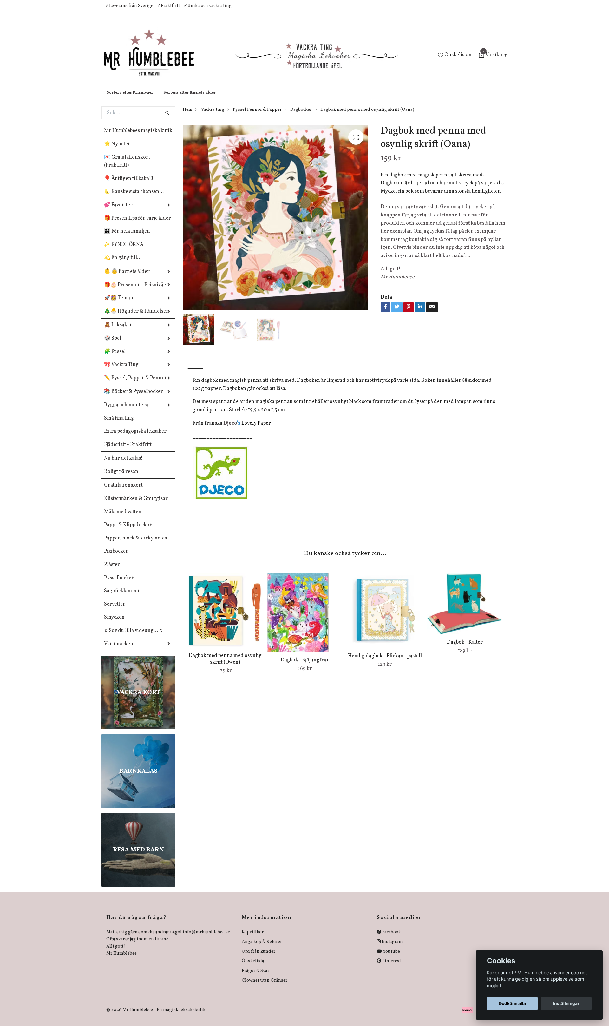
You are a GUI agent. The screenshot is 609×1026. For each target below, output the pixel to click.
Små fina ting (119, 424)
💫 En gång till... (122, 264)
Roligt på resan (121, 477)
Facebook (391, 939)
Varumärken (118, 650)
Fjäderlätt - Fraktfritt (128, 450)
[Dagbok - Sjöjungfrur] (305, 618)
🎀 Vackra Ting (121, 370)
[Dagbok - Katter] (464, 609)
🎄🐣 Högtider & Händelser (136, 317)
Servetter (114, 610)
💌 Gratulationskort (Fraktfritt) (127, 167)
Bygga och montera (126, 411)
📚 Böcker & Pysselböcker (133, 397)
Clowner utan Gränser (264, 987)
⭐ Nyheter (117, 150)
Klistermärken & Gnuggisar (136, 504)
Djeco (230, 429)
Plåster (112, 570)
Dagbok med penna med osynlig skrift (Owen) (225, 665)
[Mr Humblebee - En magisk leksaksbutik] (154, 59)
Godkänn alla (512, 1003)
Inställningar (566, 1003)
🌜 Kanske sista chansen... (134, 198)
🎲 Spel (112, 344)
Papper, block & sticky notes (135, 544)
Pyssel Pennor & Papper (257, 116)
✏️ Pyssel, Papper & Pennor (135, 384)
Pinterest (391, 967)
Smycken (114, 623)
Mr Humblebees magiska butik (138, 137)
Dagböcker (301, 116)
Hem (188, 116)
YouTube (391, 958)
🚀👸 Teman (118, 304)
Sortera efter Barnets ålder (189, 99)
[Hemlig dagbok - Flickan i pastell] (384, 616)
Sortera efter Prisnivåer (130, 99)
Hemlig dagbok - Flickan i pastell (385, 662)
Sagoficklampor (122, 597)
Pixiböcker (116, 557)
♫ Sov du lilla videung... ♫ (133, 636)
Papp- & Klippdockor (128, 531)
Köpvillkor (253, 939)
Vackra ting (212, 116)
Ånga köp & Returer (262, 948)
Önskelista (253, 967)
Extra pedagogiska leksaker (135, 437)
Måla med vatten (122, 518)
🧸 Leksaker (118, 331)
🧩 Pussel (115, 357)
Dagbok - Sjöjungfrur (305, 666)
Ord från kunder (258, 958)
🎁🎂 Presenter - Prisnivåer (136, 291)
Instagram (392, 948)
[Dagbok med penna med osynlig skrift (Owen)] (225, 616)
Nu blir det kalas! (123, 464)
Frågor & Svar (255, 977)
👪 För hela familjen (127, 237)
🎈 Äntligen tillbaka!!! (129, 185)
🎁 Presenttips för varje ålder (137, 224)
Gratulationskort (123, 491)
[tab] (195, 369)
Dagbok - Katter (465, 648)
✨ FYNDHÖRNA (123, 251)
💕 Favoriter (118, 211)
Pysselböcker (119, 584)
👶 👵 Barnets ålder (127, 278)
